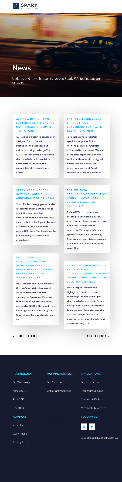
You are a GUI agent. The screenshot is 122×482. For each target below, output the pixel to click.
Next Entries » (98, 336)
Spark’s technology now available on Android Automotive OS (35, 194)
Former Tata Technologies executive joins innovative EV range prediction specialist (86, 198)
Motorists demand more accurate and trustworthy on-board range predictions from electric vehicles (86, 273)
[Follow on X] (84, 426)
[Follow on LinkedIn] (92, 426)
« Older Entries (25, 336)
